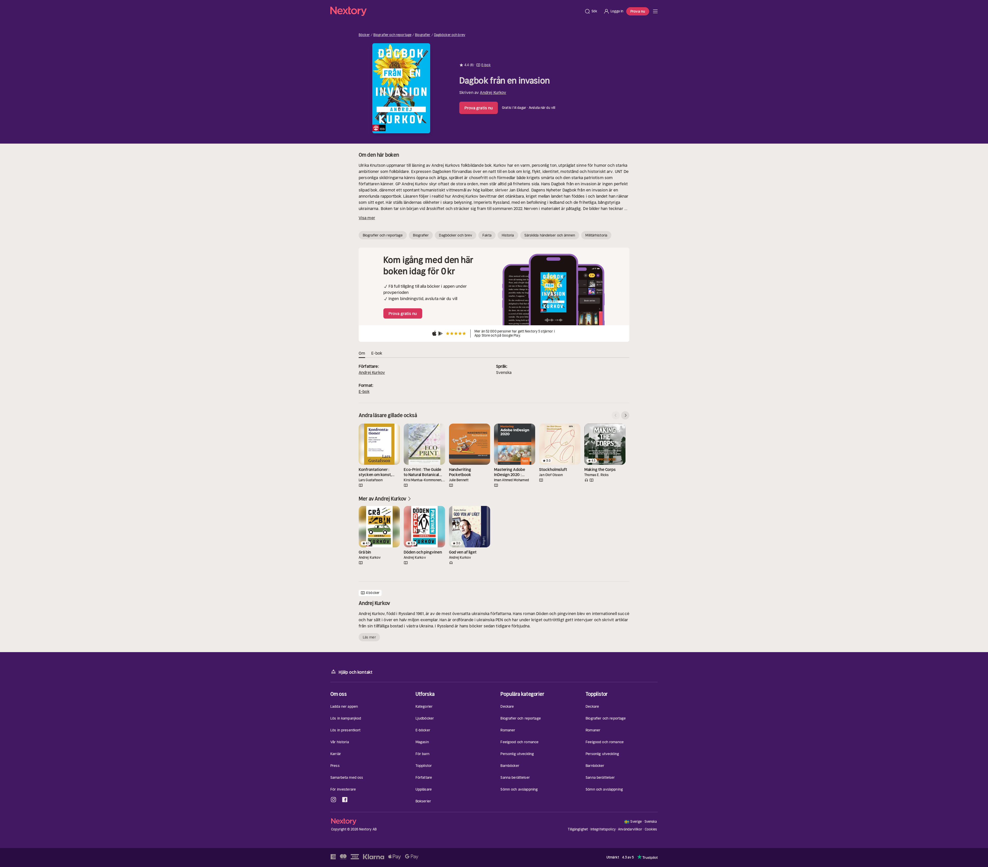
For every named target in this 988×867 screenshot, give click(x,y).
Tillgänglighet (578, 829)
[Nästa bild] (625, 415)
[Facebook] (345, 799)
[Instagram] (333, 799)
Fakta (486, 235)
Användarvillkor (630, 829)
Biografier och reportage (392, 35)
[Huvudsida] (655, 11)
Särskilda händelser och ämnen (549, 235)
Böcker (364, 35)
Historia (508, 235)
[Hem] (455, 11)
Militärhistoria (596, 235)
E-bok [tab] (376, 353)
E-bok (364, 391)
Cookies (651, 829)
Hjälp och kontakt (356, 672)
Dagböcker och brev (449, 35)
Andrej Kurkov (493, 92)
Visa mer (367, 217)
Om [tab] (362, 353)
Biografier (422, 35)
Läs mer (369, 637)
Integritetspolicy (603, 829)
